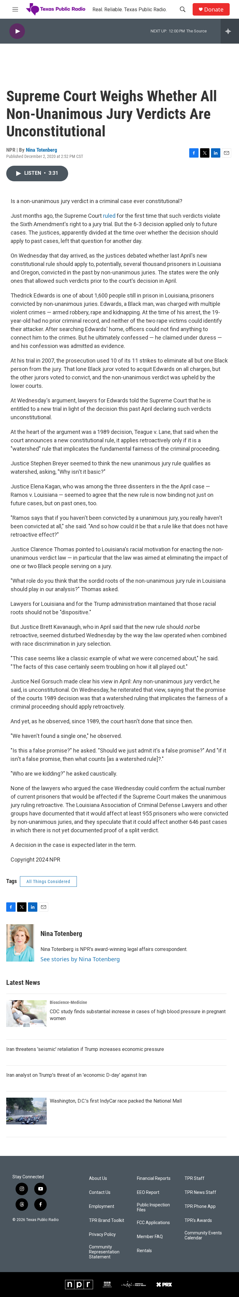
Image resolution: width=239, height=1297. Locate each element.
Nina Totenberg (41, 150)
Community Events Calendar (203, 1235)
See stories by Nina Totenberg (80, 959)
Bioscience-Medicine (68, 1002)
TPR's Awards (198, 1220)
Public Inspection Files (153, 1207)
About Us (98, 1178)
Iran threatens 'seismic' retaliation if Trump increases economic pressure (85, 1049)
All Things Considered (48, 881)
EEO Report (148, 1192)
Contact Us (99, 1192)
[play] (17, 31)
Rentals (144, 1250)
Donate (213, 9)
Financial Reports (154, 1178)
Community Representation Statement (104, 1252)
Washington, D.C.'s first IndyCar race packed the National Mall (116, 1101)
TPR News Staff (200, 1192)
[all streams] (230, 31)
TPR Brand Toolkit (106, 1220)
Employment (101, 1206)
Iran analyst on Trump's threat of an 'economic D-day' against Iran (76, 1075)
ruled (109, 215)
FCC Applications (153, 1222)
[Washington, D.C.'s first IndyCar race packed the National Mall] (26, 1111)
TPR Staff (194, 1178)
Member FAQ (150, 1236)
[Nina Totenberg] (20, 943)
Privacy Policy (102, 1234)
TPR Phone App (200, 1206)
